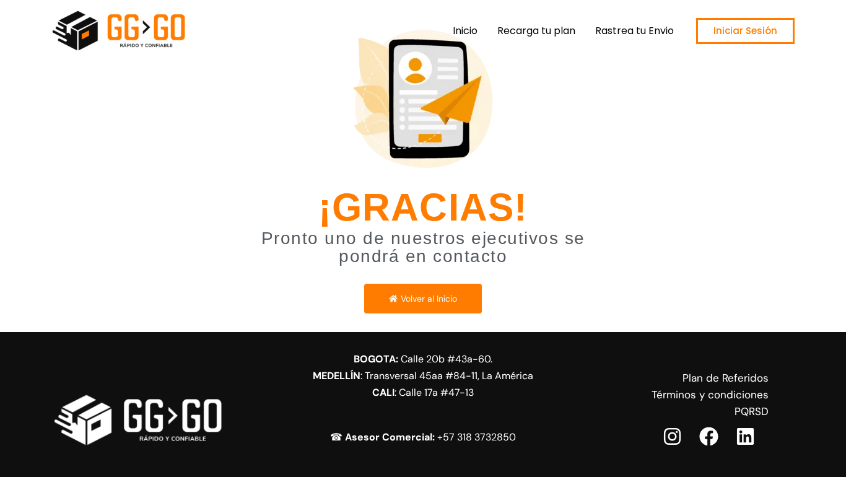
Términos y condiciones (710, 394)
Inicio (465, 31)
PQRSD (752, 411)
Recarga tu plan (536, 31)
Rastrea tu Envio (634, 31)
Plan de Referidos (725, 378)
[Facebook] (708, 436)
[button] (745, 31)
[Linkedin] (745, 436)
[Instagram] (672, 436)
